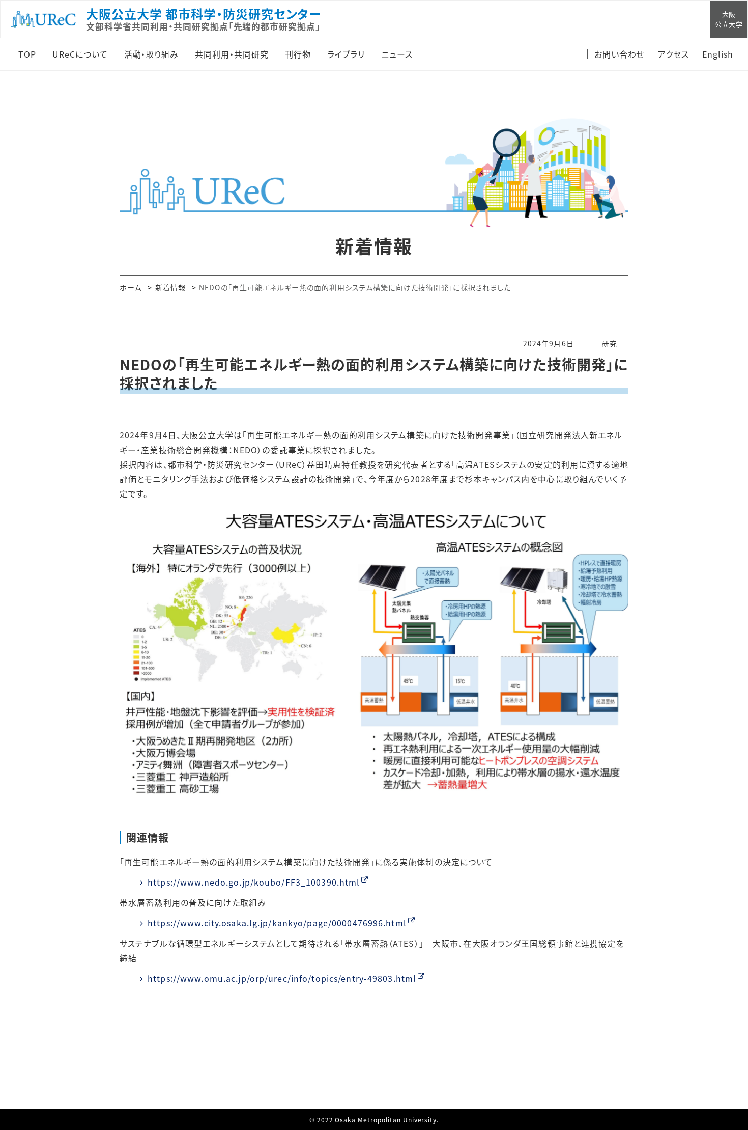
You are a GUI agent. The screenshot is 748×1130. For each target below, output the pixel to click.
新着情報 (170, 287)
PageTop (725, 1076)
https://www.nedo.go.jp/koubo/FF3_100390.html (254, 882)
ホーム (130, 287)
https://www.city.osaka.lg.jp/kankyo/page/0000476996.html (277, 923)
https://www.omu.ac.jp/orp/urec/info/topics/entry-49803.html (282, 978)
